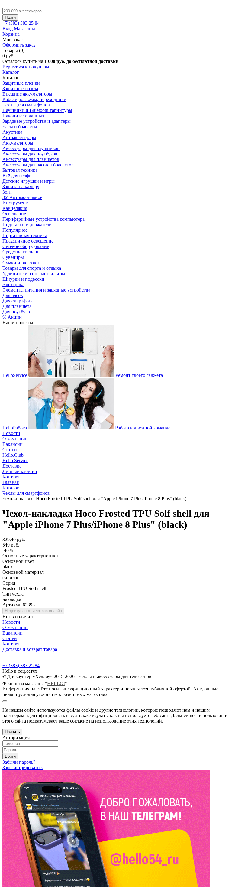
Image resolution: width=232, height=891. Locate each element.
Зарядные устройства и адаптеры (36, 121)
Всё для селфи (17, 175)
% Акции (12, 317)
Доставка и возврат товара (29, 649)
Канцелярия (14, 208)
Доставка (11, 465)
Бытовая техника (19, 170)
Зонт (7, 191)
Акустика (12, 132)
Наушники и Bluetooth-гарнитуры (37, 110)
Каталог (10, 72)
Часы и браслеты (19, 126)
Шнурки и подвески (23, 279)
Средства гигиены (21, 251)
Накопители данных (23, 115)
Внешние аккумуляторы (27, 93)
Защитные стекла (20, 88)
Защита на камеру (20, 186)
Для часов (12, 295)
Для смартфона (18, 300)
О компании (15, 438)
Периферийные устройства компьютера (43, 219)
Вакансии (12, 444)
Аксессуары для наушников (31, 148)
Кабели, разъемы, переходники (34, 99)
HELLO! (56, 683)
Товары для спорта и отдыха (31, 268)
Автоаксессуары (19, 137)
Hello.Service (15, 460)
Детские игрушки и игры (28, 181)
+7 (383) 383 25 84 (21, 665)
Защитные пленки (21, 83)
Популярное (14, 230)
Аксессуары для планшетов (30, 159)
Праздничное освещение (27, 240)
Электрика (13, 284)
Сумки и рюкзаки (20, 262)
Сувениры (13, 257)
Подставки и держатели (27, 224)
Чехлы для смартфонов (26, 104)
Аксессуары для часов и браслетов (38, 164)
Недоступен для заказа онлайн (33, 611)
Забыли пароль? (18, 762)
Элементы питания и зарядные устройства (46, 289)
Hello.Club (13, 455)
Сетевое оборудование (25, 246)
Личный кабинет (19, 471)
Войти (10, 756)
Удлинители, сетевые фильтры (33, 273)
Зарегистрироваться (23, 767)
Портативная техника (24, 235)
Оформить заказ (18, 44)
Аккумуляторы (17, 142)
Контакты (12, 476)
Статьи (9, 449)
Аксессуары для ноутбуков (29, 153)
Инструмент (15, 202)
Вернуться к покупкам (25, 66)
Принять (12, 731)
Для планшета (16, 306)
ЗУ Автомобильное (22, 197)
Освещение (14, 213)
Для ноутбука (16, 311)
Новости (11, 433)
